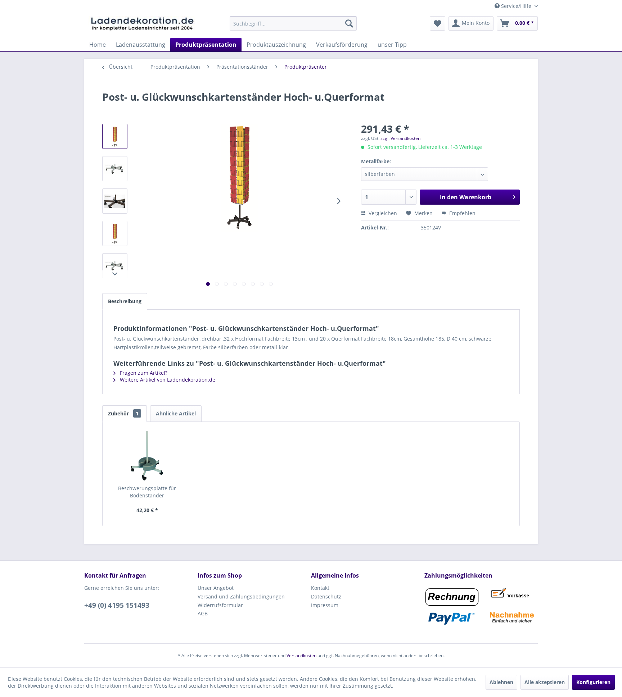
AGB (203, 613)
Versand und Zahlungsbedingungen (241, 596)
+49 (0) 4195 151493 (116, 605)
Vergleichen (382, 213)
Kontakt (320, 587)
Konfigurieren (593, 682)
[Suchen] (349, 23)
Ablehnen (501, 682)
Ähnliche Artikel (176, 413)
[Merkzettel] (437, 23)
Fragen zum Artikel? (142, 372)
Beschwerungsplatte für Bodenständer (147, 492)
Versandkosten (301, 655)
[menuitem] (293, 23)
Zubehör (123, 413)
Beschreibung (124, 301)
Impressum (324, 605)
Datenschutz (326, 596)
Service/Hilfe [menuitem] (516, 6)
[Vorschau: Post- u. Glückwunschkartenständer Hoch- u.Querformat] (114, 136)
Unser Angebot (216, 587)
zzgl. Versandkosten (400, 138)
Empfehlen (461, 213)
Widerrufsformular (220, 605)
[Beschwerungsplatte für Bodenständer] (147, 456)
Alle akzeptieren (544, 682)
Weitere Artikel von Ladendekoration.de (166, 379)
